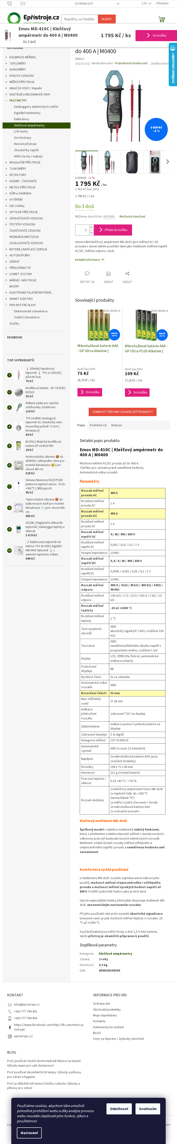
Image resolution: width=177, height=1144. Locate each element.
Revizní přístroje (25, 144)
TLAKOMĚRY (17, 168)
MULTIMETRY (18, 100)
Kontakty (99, 1021)
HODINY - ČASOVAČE (23, 181)
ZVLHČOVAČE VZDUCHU (25, 230)
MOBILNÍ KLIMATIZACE (24, 237)
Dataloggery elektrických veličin (36, 106)
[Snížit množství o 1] (91, 232)
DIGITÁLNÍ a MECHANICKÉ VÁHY (29, 94)
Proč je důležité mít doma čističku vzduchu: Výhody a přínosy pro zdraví (43, 1086)
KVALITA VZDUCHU (21, 76)
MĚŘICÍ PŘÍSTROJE (22, 82)
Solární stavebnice (27, 317)
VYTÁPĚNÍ (15, 199)
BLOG (97, 1033)
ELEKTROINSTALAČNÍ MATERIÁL (30, 292)
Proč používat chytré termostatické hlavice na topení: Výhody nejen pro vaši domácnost (44, 1063)
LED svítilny (17, 206)
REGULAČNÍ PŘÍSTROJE (25, 162)
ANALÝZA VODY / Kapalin (25, 88)
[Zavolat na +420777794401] (14, 3)
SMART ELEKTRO (21, 299)
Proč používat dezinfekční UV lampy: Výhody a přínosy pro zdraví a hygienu (44, 1074)
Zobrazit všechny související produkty (122, 412)
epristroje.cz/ (23, 1036)
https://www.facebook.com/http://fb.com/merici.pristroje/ (49, 1027)
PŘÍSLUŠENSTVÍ (19, 268)
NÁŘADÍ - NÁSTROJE (22, 280)
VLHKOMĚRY (17, 69)
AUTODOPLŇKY (19, 255)
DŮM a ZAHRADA (20, 193)
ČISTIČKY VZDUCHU (22, 224)
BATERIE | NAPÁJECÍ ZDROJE (28, 249)
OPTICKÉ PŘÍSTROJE (23, 212)
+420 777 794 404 (25, 1018)
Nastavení (29, 1132)
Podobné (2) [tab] (98, 425)
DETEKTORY (17, 175)
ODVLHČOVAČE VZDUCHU (26, 218)
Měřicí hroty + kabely (28, 156)
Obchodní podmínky (107, 1009)
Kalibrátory (21, 119)
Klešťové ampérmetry (29, 125)
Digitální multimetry (27, 113)
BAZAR (14, 286)
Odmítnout (119, 1108)
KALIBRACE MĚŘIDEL (22, 57)
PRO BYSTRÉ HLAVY (22, 305)
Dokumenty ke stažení (108, 1027)
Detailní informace (87, 260)
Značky (14, 323)
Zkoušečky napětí (26, 150)
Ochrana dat (84, 4)
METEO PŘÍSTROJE (22, 187)
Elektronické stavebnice (30, 311)
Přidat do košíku (116, 230)
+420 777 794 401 (25, 1011)
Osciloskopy (22, 137)
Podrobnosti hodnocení (131, 63)
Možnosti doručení (132, 217)
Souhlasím (148, 1108)
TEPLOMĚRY (17, 63)
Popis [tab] (81, 425)
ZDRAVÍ (14, 261)
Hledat (107, 19)
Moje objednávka (105, 1015)
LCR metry (21, 131)
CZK (145, 3)
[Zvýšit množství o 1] (91, 227)
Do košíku (159, 35)
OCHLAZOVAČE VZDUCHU (26, 243)
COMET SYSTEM (20, 274)
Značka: (160, 63)
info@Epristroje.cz (27, 1004)
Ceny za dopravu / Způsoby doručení (118, 1039)
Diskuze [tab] (116, 425)
